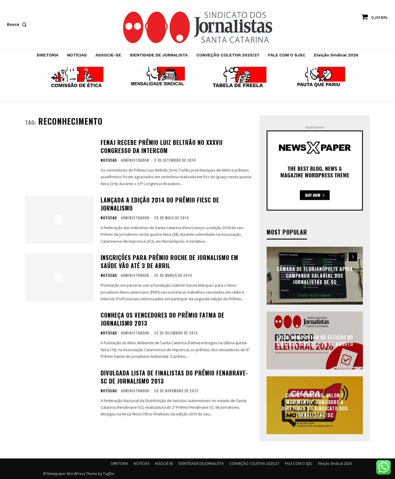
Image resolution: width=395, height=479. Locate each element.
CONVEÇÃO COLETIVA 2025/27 (254, 463)
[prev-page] (342, 257)
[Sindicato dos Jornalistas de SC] (197, 27)
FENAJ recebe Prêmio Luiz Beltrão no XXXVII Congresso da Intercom (162, 146)
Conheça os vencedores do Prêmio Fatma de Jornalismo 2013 (162, 319)
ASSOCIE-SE (164, 463)
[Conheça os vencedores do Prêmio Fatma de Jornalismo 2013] (59, 335)
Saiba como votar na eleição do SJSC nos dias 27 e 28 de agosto (314, 340)
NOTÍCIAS (109, 160)
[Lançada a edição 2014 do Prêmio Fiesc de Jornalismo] (59, 220)
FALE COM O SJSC (299, 463)
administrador (135, 160)
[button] (18, 24)
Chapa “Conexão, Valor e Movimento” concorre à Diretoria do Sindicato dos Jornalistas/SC (315, 405)
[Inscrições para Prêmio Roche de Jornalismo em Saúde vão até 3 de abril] (59, 277)
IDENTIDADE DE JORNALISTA (201, 463)
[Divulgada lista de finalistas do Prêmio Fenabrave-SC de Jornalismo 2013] (59, 393)
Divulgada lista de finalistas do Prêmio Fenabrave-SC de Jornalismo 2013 (174, 377)
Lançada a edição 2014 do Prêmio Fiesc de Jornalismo (160, 204)
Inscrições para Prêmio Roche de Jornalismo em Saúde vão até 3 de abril (169, 261)
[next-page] (353, 257)
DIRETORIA (119, 463)
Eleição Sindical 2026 (335, 463)
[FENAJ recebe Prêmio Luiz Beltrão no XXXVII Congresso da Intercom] (59, 162)
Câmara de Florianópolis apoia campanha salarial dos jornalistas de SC (315, 276)
